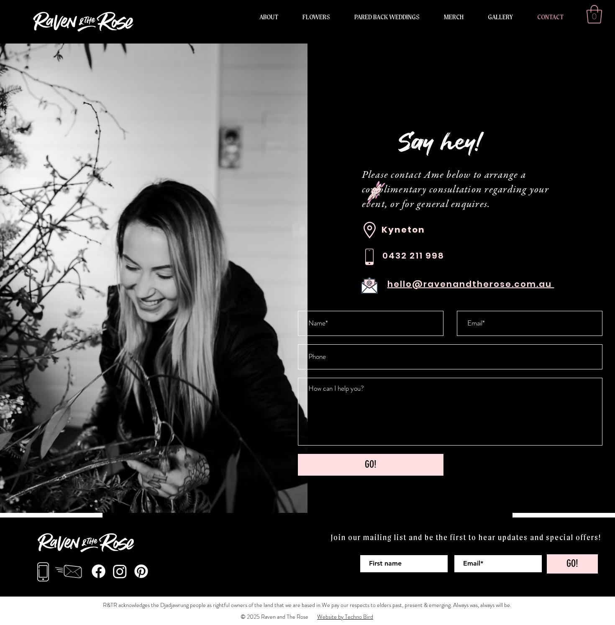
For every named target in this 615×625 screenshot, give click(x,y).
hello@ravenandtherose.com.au (470, 284)
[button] (594, 14)
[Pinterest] (141, 571)
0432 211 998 (413, 255)
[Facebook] (99, 571)
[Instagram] (120, 571)
